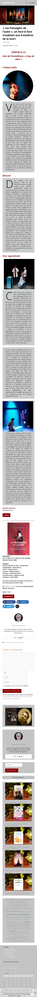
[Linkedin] (19, 638)
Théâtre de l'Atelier (18, 935)
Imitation (23, 911)
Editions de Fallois (13, 906)
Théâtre (12, 931)
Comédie (19, 902)
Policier (25, 919)
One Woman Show (14, 919)
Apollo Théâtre (10, 900)
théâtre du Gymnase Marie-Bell (18, 937)
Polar (21, 919)
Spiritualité (22, 928)
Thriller (28, 929)
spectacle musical (14, 928)
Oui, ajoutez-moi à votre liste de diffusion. (16, 686)
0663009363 (9, 954)
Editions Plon (9, 908)
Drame (25, 902)
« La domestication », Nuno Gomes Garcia (17, 893)
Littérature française (18, 914)
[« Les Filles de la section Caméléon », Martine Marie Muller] (18, 859)
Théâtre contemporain (22, 931)
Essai (29, 908)
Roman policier (10, 927)
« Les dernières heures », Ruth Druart (15, 802)
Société (8, 928)
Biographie (26, 900)
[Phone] (22, 638)
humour (16, 911)
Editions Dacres (24, 904)
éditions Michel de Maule (18, 941)
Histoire (8, 911)
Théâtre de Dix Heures (12, 933)
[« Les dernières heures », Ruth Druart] (18, 791)
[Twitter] (17, 638)
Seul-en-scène (26, 927)
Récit (16, 927)
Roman (26, 922)
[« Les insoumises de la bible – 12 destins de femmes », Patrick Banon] (18, 836)
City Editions (12, 902)
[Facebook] (15, 638)
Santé (19, 927)
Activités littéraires (10, 642)
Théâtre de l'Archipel (24, 933)
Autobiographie (18, 900)
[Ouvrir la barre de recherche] (26, 3)
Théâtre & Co (20, 642)
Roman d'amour (11, 925)
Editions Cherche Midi (14, 904)
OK (24, 996)
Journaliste (28, 911)
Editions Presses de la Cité (20, 908)
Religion (20, 922)
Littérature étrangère (13, 917)
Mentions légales (13, 968)
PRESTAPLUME (8, 3)
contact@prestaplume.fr (10, 956)
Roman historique (23, 925)
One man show (26, 917)
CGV (4, 968)
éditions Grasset (11, 939)
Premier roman (12, 922)
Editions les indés (23, 906)
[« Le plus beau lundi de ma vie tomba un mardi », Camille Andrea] (18, 813)
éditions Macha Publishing (23, 939)
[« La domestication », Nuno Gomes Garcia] (18, 882)
